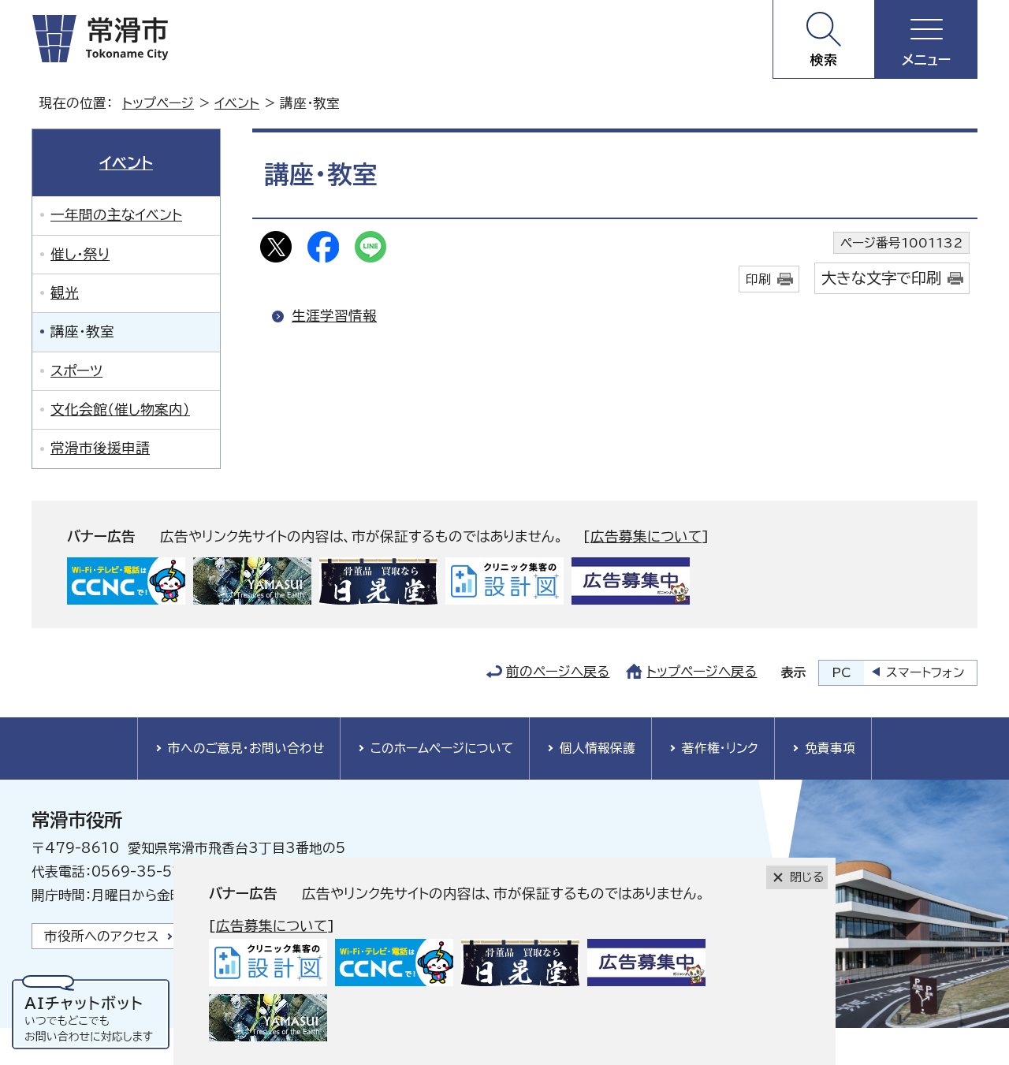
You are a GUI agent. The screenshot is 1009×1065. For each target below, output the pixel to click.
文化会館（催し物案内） (120, 409)
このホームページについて (441, 748)
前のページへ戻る (557, 671)
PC (841, 672)
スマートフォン (925, 672)
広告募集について (646, 536)
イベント (236, 103)
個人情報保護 (597, 748)
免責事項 (830, 748)
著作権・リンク (720, 748)
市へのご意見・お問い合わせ (246, 748)
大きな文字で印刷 (881, 277)
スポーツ (76, 371)
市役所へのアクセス (101, 936)
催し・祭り (80, 254)
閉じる (807, 877)
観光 (64, 293)
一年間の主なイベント (116, 215)
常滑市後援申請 (100, 448)
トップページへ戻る (701, 671)
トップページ (158, 103)
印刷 (758, 279)
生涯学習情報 (334, 315)
